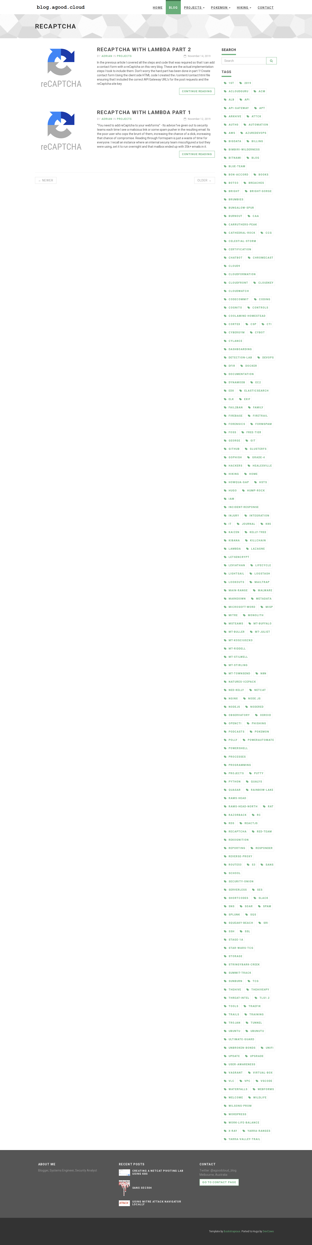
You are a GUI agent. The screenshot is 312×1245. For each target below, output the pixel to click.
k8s (268, 523)
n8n (263, 673)
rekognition (238, 839)
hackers (235, 465)
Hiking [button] (243, 7)
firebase (235, 415)
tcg (255, 981)
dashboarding (240, 349)
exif (246, 399)
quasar (234, 789)
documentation (241, 374)
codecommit (238, 299)
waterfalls (237, 1089)
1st (231, 83)
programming (239, 765)
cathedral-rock (241, 232)
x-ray (232, 1130)
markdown (237, 598)
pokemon (261, 731)
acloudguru (238, 91)
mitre (233, 615)
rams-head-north (242, 806)
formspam (263, 424)
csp (253, 324)
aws (231, 133)
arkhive (234, 116)
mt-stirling (238, 665)
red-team (264, 831)
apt (261, 108)
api (247, 99)
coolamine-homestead (246, 315)
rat (270, 806)
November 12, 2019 (199, 118)
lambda (234, 548)
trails (233, 1014)
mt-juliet (262, 631)
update (234, 1056)
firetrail (260, 415)
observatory (239, 715)
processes (237, 756)
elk (231, 399)
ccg (268, 232)
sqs (252, 914)
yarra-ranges (258, 1130)
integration (259, 515)
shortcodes (238, 898)
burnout (235, 216)
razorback (237, 814)
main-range (238, 590)
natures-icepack (242, 681)
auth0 (233, 124)
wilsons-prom (240, 1105)
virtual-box (262, 1072)
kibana (234, 540)
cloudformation (242, 274)
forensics (236, 424)
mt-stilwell (238, 656)
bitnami (234, 157)
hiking (233, 474)
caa (255, 216)
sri (265, 922)
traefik (254, 1006)
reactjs (251, 823)
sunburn (235, 981)
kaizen (233, 532)
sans (269, 864)
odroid (265, 715)
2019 (247, 83)
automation (258, 124)
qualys (256, 781)
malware (264, 590)
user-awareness (241, 1064)
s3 (253, 864)
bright (234, 191)
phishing (258, 723)
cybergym (236, 332)
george (234, 440)
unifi (269, 1047)
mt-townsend (239, 673)
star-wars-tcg (240, 947)
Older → (204, 180)
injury (233, 515)
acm (261, 91)
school (234, 873)
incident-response (243, 507)
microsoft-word (241, 607)
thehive (234, 989)
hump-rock (255, 490)
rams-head (237, 798)
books (263, 174)
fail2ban (235, 407)
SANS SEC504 (142, 1187)
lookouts (236, 582)
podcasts (236, 731)
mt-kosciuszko (240, 640)
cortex (234, 324)
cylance (235, 341)
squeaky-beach (240, 922)
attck (256, 116)
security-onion (240, 881)
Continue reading (197, 91)
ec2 (257, 382)
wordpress (237, 1114)
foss (232, 432)
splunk (234, 914)
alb (231, 99)
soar (248, 906)
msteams (235, 623)
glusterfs (258, 448)
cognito (235, 307)
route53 (235, 864)
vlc (231, 1080)
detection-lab (240, 357)
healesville (262, 465)
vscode (266, 1080)
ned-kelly (236, 690)
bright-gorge (260, 191)
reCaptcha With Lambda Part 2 (144, 49)
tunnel (256, 1022)
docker (251, 365)
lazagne (257, 548)
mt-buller (236, 631)
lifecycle (262, 565)
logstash (262, 573)
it (230, 523)
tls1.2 (264, 997)
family (257, 407)
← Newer (45, 180)
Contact (266, 7)
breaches (256, 182)
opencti (235, 723)
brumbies (235, 199)
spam (266, 906)
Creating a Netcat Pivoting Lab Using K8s (158, 1172)
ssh (231, 931)
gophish (235, 457)
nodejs (234, 706)
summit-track (239, 972)
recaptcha (237, 831)
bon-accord (238, 174)
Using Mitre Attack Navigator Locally (156, 1203)
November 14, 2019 (199, 56)
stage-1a (235, 939)
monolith (255, 615)
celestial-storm (242, 241)
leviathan (236, 565)
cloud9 (234, 266)
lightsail (236, 573)
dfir (231, 365)
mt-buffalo (262, 623)
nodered (256, 706)
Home (157, 7)
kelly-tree (257, 532)
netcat (259, 690)
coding (264, 299)
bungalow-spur (241, 207)
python (234, 781)
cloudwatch (238, 291)
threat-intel (238, 997)
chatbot (235, 257)
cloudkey (265, 282)
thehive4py (259, 989)
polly (233, 740)
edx (231, 390)
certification (239, 249)
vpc (247, 1080)
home (253, 474)
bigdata (234, 141)
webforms (265, 1089)
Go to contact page (219, 1182)
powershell (238, 748)
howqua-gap (238, 482)
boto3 (233, 182)
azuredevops (255, 133)
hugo (232, 490)
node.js (254, 698)
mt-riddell (237, 648)
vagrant (235, 1072)
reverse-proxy (240, 856)
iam (231, 498)
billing (257, 141)
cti (269, 324)
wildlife (259, 1097)
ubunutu (257, 1031)
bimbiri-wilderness (244, 149)
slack (263, 898)
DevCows (268, 1231)
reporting (236, 848)
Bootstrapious (232, 1231)
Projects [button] (193, 7)
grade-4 (258, 457)
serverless (237, 889)
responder (264, 848)
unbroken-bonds (241, 1047)
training (256, 1014)
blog (255, 157)
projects (124, 56)
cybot (259, 332)
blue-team (236, 166)
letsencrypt (238, 557)
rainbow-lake (261, 789)
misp (269, 607)
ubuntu (234, 1031)
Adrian (106, 56)
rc (258, 814)
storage (235, 956)
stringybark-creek (244, 964)
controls (260, 307)
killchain (257, 540)
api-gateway (238, 108)
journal (248, 523)
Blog (173, 7)
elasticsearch (255, 390)
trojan (234, 1022)
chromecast (262, 257)
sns (231, 906)
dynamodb (236, 382)
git (253, 440)
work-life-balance (243, 1122)
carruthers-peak (242, 224)
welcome (235, 1097)
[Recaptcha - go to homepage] (61, 6)
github (234, 448)
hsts (262, 482)
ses (259, 889)
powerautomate (260, 740)
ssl (247, 931)
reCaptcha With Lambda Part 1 (144, 112)
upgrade (256, 1056)
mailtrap (262, 582)
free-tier (253, 432)
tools (233, 1006)
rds (231, 823)
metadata (263, 598)
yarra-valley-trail (244, 1139)
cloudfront (238, 282)
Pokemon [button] (219, 7)
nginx (233, 698)
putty (258, 773)
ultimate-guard (241, 1039)
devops (267, 357)
